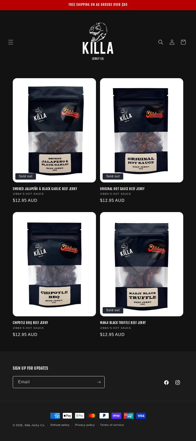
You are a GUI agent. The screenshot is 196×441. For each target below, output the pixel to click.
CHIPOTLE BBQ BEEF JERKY (30, 323)
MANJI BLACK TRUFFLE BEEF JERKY (123, 323)
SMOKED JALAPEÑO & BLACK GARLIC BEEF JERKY (45, 189)
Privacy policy (85, 424)
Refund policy (60, 424)
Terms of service (112, 424)
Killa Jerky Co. (35, 425)
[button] (10, 42)
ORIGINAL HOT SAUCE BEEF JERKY (122, 189)
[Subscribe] (98, 382)
